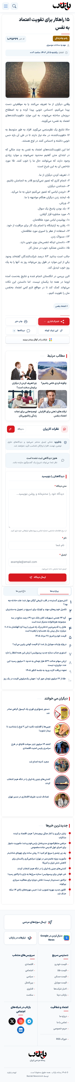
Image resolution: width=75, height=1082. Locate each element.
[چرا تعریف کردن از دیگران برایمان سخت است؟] (22, 371)
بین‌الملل (29, 983)
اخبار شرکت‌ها (60, 989)
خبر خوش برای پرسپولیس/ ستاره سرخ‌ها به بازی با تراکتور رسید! (37, 874)
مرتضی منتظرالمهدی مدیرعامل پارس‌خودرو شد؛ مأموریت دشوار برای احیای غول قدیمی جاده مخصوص (37, 845)
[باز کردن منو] (5, 6)
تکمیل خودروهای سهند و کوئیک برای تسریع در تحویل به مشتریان (36, 609)
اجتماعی (29, 970)
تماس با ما (62, 1022)
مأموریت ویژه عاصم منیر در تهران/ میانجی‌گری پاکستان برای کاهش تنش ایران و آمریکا (39, 861)
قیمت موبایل (60, 983)
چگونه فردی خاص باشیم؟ (54, 383)
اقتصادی (29, 964)
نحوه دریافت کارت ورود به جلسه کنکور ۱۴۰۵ (46, 670)
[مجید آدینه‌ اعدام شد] (61, 765)
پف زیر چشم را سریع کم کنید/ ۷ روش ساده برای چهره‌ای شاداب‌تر (36, 853)
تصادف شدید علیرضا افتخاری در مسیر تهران (28, 797)
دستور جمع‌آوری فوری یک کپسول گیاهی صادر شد (28, 711)
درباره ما (63, 1016)
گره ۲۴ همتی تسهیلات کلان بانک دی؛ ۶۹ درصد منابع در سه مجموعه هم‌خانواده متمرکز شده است (38, 620)
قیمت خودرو (61, 964)
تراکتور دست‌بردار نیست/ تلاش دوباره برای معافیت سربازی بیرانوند (39, 882)
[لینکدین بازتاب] (20, 1029)
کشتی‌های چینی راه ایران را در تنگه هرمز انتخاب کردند (28, 781)
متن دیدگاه (60, 486)
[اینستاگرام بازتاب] (20, 1021)
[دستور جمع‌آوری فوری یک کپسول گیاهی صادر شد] (61, 713)
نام (64, 538)
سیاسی (30, 976)
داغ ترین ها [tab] (20, 591)
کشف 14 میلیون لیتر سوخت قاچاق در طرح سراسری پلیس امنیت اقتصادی (31, 746)
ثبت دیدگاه (11, 429)
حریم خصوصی (60, 1028)
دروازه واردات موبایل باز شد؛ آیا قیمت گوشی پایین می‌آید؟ (39, 644)
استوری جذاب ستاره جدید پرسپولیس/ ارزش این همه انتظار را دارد (35, 653)
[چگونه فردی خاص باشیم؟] (52, 371)
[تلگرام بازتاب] (29, 1021)
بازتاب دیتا (62, 995)
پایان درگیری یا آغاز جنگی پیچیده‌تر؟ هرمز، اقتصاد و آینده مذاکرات (39, 835)
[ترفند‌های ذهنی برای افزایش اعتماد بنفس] (52, 399)
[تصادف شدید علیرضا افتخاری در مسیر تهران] (61, 800)
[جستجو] (14, 6)
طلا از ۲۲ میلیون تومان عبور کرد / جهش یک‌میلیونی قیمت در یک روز (34, 679)
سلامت (29, 995)
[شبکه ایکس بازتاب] (12, 1021)
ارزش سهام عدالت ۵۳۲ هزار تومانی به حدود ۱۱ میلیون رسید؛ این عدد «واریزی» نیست (36, 663)
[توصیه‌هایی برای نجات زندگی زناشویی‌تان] (22, 399)
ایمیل (62, 555)
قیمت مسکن (60, 976)
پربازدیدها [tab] (54, 591)
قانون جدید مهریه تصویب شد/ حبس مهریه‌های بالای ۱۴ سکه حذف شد (37, 892)
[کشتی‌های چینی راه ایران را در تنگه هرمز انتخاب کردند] (62, 783)
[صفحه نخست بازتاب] (37, 1054)
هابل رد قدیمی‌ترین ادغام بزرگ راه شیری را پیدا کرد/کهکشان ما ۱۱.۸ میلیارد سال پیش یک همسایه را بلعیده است (35, 629)
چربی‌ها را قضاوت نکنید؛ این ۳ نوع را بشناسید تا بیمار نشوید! (28, 729)
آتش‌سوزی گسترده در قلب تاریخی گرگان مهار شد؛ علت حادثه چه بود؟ (38, 602)
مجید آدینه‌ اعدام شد (39, 762)
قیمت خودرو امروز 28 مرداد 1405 (50, 636)
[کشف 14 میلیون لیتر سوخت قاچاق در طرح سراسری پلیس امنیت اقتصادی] (62, 748)
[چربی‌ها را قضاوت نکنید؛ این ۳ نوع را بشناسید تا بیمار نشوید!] (62, 730)
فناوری (30, 989)
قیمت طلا (62, 970)
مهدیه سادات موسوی (56, 45)
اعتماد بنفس (60, 306)
